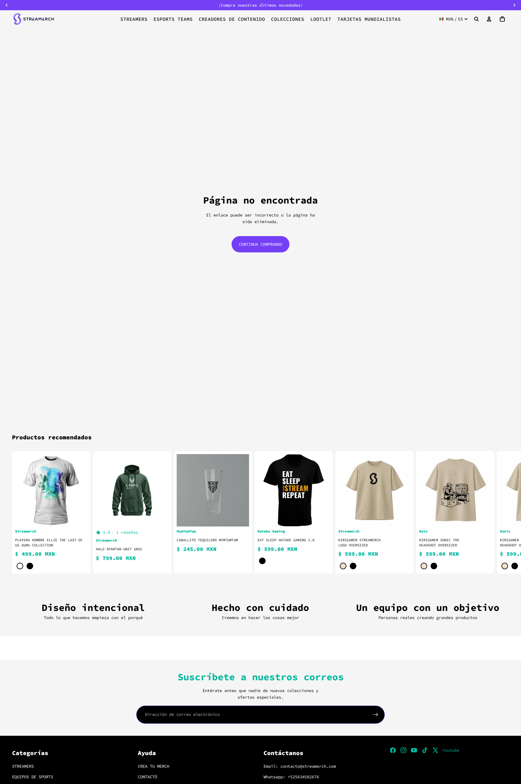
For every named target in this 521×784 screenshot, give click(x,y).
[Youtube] (414, 750)
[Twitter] (435, 750)
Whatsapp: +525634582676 (291, 776)
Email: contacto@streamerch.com (300, 766)
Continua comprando (260, 244)
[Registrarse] (375, 714)
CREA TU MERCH (153, 766)
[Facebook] (392, 750)
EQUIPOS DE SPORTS (32, 776)
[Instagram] (403, 750)
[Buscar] (476, 19)
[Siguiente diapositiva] (501, 512)
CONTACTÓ (147, 776)
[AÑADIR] (239, 517)
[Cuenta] (489, 19)
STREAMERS (23, 766)
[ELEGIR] (78, 517)
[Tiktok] (424, 750)
